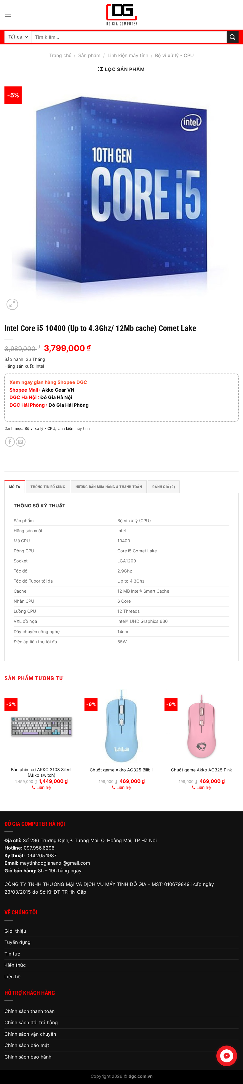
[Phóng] (12, 304)
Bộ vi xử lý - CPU (174, 55)
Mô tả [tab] (14, 487)
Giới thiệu (15, 931)
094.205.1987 (41, 855)
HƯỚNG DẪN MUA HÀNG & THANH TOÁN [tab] (109, 487)
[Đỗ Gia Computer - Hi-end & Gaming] (121, 15)
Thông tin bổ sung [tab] (48, 487)
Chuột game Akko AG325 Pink (201, 769)
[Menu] (8, 14)
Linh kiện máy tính (128, 55)
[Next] (238, 745)
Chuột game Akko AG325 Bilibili (121, 769)
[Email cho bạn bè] (20, 442)
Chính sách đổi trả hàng (31, 1022)
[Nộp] (233, 37)
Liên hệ (12, 977)
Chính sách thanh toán (29, 1011)
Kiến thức (15, 965)
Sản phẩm (89, 55)
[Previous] (4, 745)
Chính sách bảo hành (27, 1057)
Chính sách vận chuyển (30, 1034)
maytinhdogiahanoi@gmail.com (55, 863)
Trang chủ (60, 55)
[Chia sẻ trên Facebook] (10, 442)
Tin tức (12, 954)
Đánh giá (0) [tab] (163, 487)
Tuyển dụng (17, 942)
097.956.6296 (39, 848)
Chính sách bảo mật (26, 1045)
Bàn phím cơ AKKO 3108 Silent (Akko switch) (41, 772)
